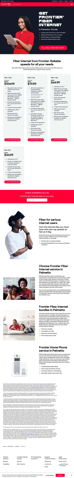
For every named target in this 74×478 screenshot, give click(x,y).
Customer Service (50, 459)
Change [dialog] (12, 1)
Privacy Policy (63, 459)
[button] (46, 200)
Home (4, 446)
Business (61, 1)
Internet (19, 461)
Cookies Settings (50, 475)
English (66, 1)
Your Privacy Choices (64, 464)
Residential (54, 1)
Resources (48, 461)
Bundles (19, 459)
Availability (6, 464)
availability (11, 446)
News (46, 467)
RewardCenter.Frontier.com (38, 387)
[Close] (71, 475)
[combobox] (35, 200)
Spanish (71, 1)
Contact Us (48, 464)
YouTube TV (34, 459)
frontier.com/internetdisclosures (28, 434)
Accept (60, 475)
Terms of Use (62, 461)
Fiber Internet (21, 464)
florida (17, 446)
